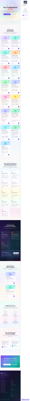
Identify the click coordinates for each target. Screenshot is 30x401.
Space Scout (12, 390)
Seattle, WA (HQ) (12, 396)
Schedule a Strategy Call (7, 14)
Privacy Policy (18, 399)
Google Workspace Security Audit (4, 392)
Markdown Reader (12, 389)
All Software (12, 388)
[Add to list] (8, 48)
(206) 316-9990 (12, 395)
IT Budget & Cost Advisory (3, 388)
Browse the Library (16, 254)
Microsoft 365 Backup (3, 389)
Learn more (2, 48)
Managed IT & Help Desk (3, 380)
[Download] (14, 283)
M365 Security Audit (3, 391)
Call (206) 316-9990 (14, 14)
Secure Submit (12, 380)
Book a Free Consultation (7, 364)
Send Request (25, 399)
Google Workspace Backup (3, 390)
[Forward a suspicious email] (8, 154)
